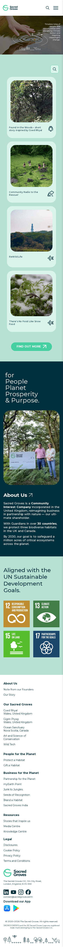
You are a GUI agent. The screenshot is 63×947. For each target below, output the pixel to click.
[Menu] (55, 7)
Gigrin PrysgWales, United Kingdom (18, 720)
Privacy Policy (12, 855)
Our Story (9, 694)
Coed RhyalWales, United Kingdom (18, 712)
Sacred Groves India (16, 805)
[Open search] (47, 8)
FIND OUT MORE (29, 346)
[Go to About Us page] (30, 495)
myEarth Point (13, 784)
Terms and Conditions (17, 860)
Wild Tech (9, 744)
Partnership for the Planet (19, 779)
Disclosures (10, 845)
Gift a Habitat (12, 765)
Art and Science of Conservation (15, 737)
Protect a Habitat (14, 760)
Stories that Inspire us (17, 821)
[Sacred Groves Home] (16, 8)
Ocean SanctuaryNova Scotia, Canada (16, 729)
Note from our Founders (18, 689)
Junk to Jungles (13, 789)
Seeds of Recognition (17, 794)
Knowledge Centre (15, 831)
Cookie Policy (12, 850)
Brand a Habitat (13, 800)
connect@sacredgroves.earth (18, 896)
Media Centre (12, 826)
